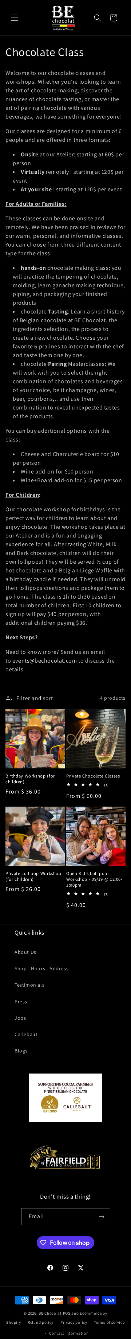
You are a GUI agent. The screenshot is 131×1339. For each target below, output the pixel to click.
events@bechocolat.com (44, 660)
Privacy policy (73, 1322)
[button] (15, 18)
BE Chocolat (50, 1313)
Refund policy (40, 1322)
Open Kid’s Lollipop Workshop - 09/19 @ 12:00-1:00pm (94, 879)
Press (21, 1001)
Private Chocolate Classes (93, 776)
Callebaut (26, 1034)
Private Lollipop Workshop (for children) (33, 876)
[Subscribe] (102, 1216)
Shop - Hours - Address (41, 968)
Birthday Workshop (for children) (30, 779)
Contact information (68, 1333)
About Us (25, 952)
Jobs (20, 1018)
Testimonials (29, 985)
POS (67, 1313)
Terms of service (109, 1322)
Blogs (21, 1050)
